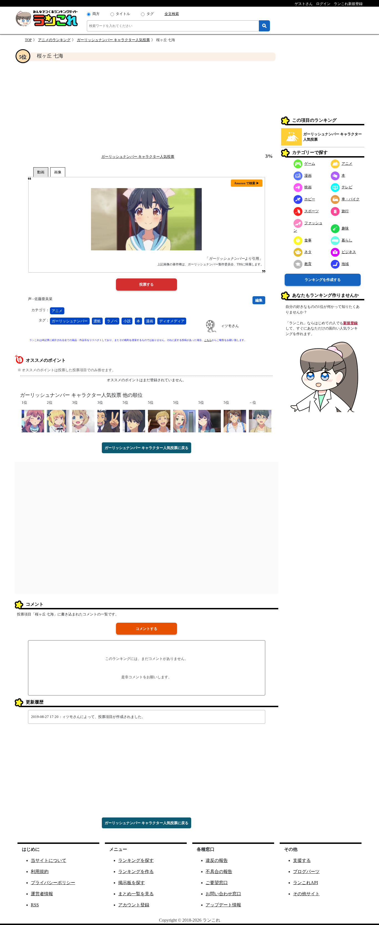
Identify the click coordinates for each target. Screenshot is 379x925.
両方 (96, 14)
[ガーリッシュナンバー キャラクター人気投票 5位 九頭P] (159, 420)
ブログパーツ (306, 871)
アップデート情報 (223, 904)
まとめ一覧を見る (136, 893)
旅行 (345, 211)
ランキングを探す (136, 860)
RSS (35, 904)
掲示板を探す (131, 882)
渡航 (97, 321)
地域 (345, 264)
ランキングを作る (136, 871)
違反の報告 (217, 860)
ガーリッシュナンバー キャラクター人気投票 (113, 40)
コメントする (146, 629)
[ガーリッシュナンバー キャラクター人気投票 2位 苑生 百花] (58, 420)
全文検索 (172, 14)
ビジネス (349, 252)
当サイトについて (48, 860)
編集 (258, 300)
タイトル (123, 14)
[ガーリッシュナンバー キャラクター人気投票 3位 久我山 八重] (83, 420)
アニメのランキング (54, 40)
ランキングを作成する (323, 280)
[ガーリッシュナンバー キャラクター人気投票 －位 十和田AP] (260, 420)
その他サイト (306, 893)
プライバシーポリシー (53, 882)
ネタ (308, 252)
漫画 (149, 321)
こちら (208, 340)
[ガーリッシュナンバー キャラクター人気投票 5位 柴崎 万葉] (209, 420)
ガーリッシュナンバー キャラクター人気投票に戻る (146, 448)
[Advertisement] (146, 107)
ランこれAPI (305, 882)
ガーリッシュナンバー (70, 321)
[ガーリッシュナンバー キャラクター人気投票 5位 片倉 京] (184, 420)
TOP (28, 40)
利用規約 (40, 871)
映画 (308, 187)
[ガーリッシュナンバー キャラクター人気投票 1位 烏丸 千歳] (33, 420)
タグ (150, 14)
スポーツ (311, 211)
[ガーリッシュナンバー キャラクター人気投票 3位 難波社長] (108, 420)
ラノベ (112, 321)
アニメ (57, 311)
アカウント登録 (133, 904)
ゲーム (309, 163)
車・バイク (351, 199)
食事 (308, 240)
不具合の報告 (219, 871)
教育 (308, 264)
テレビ (347, 187)
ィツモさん (230, 326)
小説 (127, 321)
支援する (302, 860)
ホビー (309, 199)
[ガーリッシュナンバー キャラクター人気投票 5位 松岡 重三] (235, 420)
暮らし (347, 240)
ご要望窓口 (217, 882)
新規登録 (350, 323)
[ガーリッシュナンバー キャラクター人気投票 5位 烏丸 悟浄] (134, 420)
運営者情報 (42, 893)
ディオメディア (172, 321)
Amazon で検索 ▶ (246, 183)
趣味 (345, 228)
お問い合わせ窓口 (223, 893)
